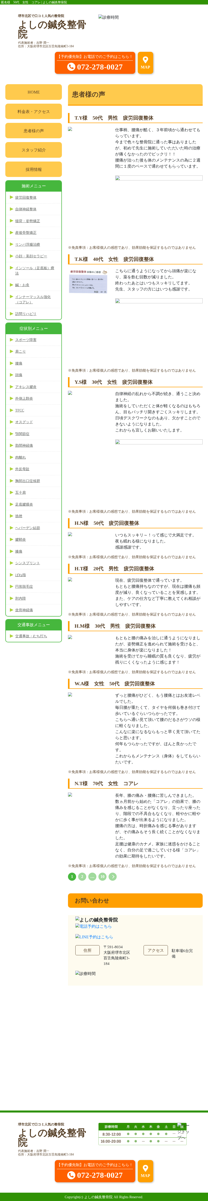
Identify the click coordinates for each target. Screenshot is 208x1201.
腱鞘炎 (20, 539)
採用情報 (34, 169)
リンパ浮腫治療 (27, 244)
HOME (34, 92)
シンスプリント (27, 563)
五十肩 (20, 492)
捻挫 (18, 516)
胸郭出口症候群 (27, 481)
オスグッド (24, 422)
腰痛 (18, 363)
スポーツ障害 (26, 340)
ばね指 (20, 575)
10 (102, 876)
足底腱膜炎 (24, 504)
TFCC (19, 410)
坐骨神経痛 (24, 610)
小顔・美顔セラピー (31, 256)
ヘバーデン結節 (27, 528)
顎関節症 (22, 434)
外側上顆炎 (24, 398)
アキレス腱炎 (26, 387)
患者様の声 (34, 131)
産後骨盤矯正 (26, 233)
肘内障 (20, 598)
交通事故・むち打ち (31, 636)
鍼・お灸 (22, 285)
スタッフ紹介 (34, 150)
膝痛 (18, 551)
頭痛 (18, 375)
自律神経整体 (26, 209)
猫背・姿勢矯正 (27, 221)
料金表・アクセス (34, 111)
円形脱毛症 (24, 586)
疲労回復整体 (26, 197)
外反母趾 (22, 469)
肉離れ (20, 457)
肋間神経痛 (24, 445)
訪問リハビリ (26, 314)
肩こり (20, 351)
